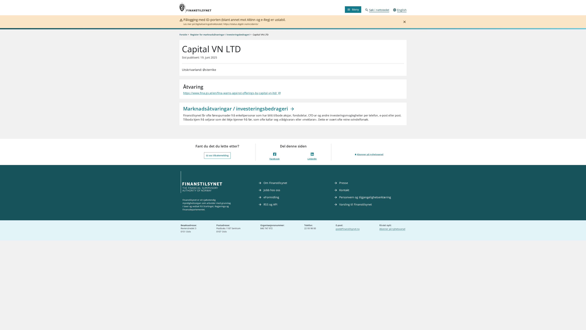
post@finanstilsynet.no (348, 228)
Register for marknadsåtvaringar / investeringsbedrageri (220, 34)
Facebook (274, 158)
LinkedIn (312, 158)
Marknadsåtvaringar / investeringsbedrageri (236, 108)
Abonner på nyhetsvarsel (370, 154)
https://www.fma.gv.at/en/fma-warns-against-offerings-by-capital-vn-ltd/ (230, 93)
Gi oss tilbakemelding (217, 155)
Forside (183, 34)
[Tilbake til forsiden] (207, 7)
